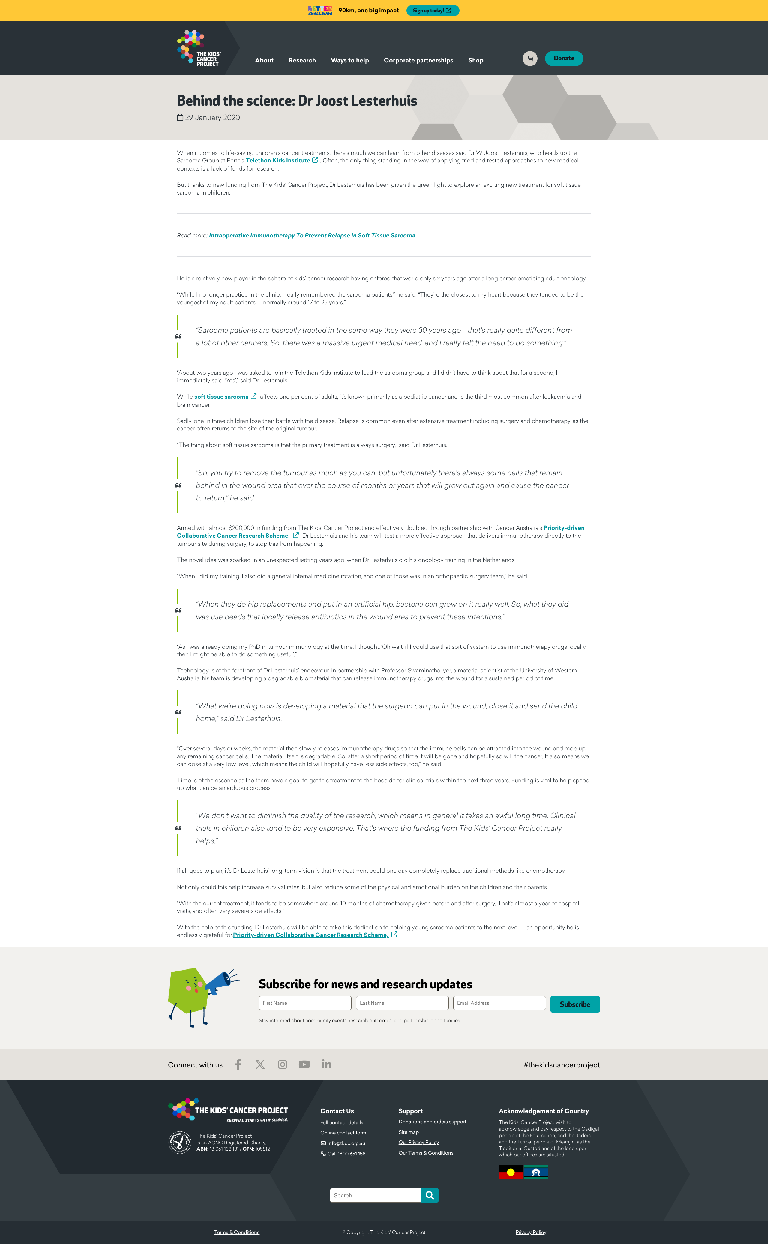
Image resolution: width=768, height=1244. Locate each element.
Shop (476, 60)
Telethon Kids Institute (278, 160)
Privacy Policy (531, 1232)
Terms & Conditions (237, 1232)
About (264, 60)
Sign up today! (428, 11)
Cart (530, 58)
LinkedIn (326, 1064)
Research (302, 60)
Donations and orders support (432, 1121)
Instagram (282, 1064)
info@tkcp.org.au (346, 1143)
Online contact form (343, 1132)
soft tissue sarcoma (221, 396)
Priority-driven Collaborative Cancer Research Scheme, (311, 935)
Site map (409, 1132)
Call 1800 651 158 (347, 1153)
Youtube (304, 1064)
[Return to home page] (208, 48)
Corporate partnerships (418, 60)
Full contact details (341, 1122)
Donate (564, 58)
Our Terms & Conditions (426, 1152)
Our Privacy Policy (419, 1142)
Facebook (238, 1064)
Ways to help (350, 60)
